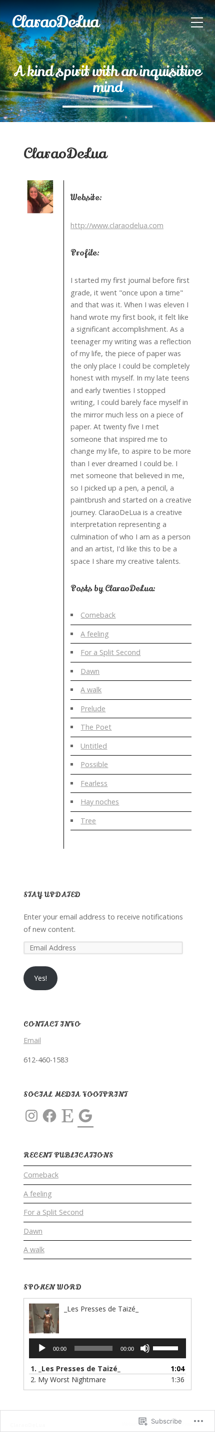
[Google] (86, 1116)
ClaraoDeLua (55, 22)
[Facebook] (50, 1116)
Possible (94, 764)
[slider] (167, 1347)
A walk (91, 689)
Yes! (40, 978)
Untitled (93, 746)
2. (68, 1379)
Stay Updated (52, 895)
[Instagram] (32, 1116)
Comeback (98, 615)
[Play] (42, 1348)
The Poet (96, 727)
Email (32, 1040)
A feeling (94, 634)
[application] (107, 1348)
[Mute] (145, 1348)
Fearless (94, 783)
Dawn (90, 671)
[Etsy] (68, 1116)
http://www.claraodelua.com (117, 225)
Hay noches (99, 801)
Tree (88, 820)
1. (75, 1368)
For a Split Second (110, 652)
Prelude (93, 708)
